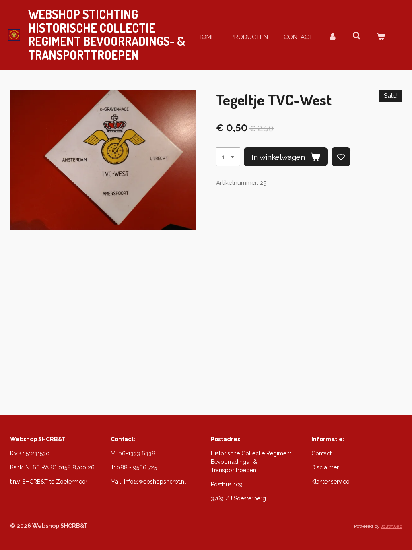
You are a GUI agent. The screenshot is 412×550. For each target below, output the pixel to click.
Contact (321, 453)
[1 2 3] (228, 156)
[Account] (332, 37)
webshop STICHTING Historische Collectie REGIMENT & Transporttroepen (106, 34)
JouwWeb (391, 526)
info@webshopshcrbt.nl (155, 481)
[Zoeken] (357, 36)
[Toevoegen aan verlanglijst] (341, 156)
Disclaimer (325, 467)
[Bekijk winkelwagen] (381, 37)
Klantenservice (330, 481)
